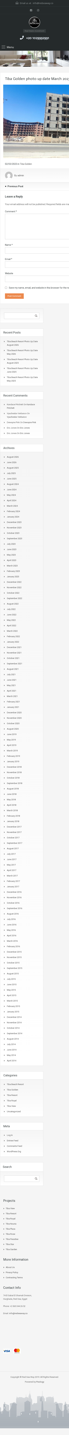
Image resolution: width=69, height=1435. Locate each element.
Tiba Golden (26, 164)
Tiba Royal (12, 1100)
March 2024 (12, 506)
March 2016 (12, 941)
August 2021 (13, 669)
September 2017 (14, 843)
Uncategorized (14, 1111)
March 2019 (12, 750)
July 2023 (11, 544)
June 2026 (11, 462)
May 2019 (11, 740)
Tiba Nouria (11, 1224)
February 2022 (13, 636)
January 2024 (13, 517)
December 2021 (14, 647)
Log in (10, 1135)
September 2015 (14, 968)
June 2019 (11, 734)
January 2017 (13, 886)
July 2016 (11, 919)
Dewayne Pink (29, 422)
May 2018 (11, 799)
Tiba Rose (10, 1234)
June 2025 (11, 478)
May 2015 (11, 990)
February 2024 (13, 511)
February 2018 (13, 816)
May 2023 (11, 555)
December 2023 (14, 522)
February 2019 (13, 756)
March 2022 (12, 631)
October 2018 (13, 778)
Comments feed (14, 1146)
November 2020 (14, 718)
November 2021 (14, 653)
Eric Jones (25, 428)
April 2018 (11, 805)
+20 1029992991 (37, 38)
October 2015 (13, 963)
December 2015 (14, 952)
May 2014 (11, 1055)
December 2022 (14, 582)
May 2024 (11, 495)
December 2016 (14, 892)
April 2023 (11, 560)
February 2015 (13, 1006)
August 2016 (13, 914)
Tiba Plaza (10, 1229)
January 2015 (13, 1011)
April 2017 (11, 870)
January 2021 (13, 707)
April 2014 (11, 1060)
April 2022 (11, 625)
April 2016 (11, 935)
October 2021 (13, 658)
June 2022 (11, 614)
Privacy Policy (12, 1272)
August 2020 (13, 729)
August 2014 (13, 1039)
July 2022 (11, 609)
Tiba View (11, 1106)
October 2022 (13, 593)
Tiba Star (10, 1244)
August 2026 (13, 457)
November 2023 (14, 527)
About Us (10, 1267)
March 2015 (12, 1001)
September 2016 (14, 908)
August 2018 (13, 788)
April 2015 (11, 995)
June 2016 (11, 924)
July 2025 (11, 473)
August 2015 (13, 973)
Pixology (40, 1382)
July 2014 (11, 1044)
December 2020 (14, 712)
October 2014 (13, 1028)
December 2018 (14, 767)
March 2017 (12, 876)
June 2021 (11, 680)
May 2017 (11, 865)
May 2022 (11, 620)
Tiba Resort (12, 1095)
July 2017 (11, 854)
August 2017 (13, 848)
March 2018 (12, 810)
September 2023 (14, 538)
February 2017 (13, 881)
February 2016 (13, 946)
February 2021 (13, 701)
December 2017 (14, 827)
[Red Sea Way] (35, 22)
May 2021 (11, 685)
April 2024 (11, 500)
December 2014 (14, 1017)
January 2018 (13, 821)
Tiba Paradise (12, 1239)
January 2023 (13, 576)
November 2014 (14, 1022)
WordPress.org (14, 1151)
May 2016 (11, 930)
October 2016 (13, 903)
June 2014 (11, 1050)
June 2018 (11, 794)
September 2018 (14, 783)
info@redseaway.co (43, 3)
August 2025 (13, 468)
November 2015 (14, 957)
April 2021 (11, 691)
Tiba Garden (11, 1249)
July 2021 (11, 674)
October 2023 (13, 533)
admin (20, 175)
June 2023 (11, 549)
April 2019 (11, 745)
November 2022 (14, 587)
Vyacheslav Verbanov (17, 417)
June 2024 (11, 489)
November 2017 (14, 832)
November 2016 (14, 897)
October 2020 (13, 723)
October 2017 (13, 837)
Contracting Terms (14, 1277)
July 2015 (11, 979)
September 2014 (14, 1033)
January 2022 (13, 642)
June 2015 (11, 984)
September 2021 (14, 663)
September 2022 (14, 598)
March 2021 (12, 696)
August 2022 (13, 604)
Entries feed (12, 1140)
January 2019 (13, 761)
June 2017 (11, 859)
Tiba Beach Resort (15, 1084)
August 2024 (13, 484)
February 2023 (13, 571)
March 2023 (12, 565)
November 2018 (14, 772)
